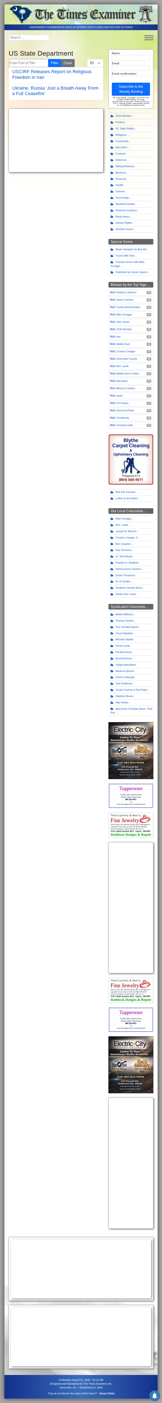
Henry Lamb (123, 645)
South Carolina (125, 299)
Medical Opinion (125, 671)
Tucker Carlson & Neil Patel (131, 689)
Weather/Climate (125, 204)
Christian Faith (124, 425)
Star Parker (122, 702)
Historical (121, 160)
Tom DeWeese (124, 683)
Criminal (120, 153)
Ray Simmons (124, 550)
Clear (68, 63)
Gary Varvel (123, 321)
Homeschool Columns (128, 569)
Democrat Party (125, 410)
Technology (122, 197)
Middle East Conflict (127, 373)
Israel (119, 395)
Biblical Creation (125, 388)
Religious (121, 134)
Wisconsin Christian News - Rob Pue (132, 710)
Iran (118, 336)
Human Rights (124, 222)
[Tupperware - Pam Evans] (130, 795)
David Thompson (125, 575)
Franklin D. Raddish (127, 562)
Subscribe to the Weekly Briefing (131, 89)
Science (120, 191)
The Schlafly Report (127, 627)
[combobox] (29, 37)
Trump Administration (128, 307)
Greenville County (126, 358)
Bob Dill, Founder (126, 492)
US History (122, 403)
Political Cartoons (126, 292)
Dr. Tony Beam (124, 556)
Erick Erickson (124, 658)
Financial (121, 179)
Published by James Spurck (131, 272)
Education (121, 147)
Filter (54, 63)
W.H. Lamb (122, 366)
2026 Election (124, 329)
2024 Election (123, 115)
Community (122, 141)
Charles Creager (125, 351)
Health (119, 185)
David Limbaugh (125, 677)
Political (120, 122)
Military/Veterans (125, 166)
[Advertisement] (56, 140)
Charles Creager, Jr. (127, 537)
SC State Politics (125, 128)
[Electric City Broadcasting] (130, 750)
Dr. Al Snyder (123, 581)
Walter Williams (124, 614)
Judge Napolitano (126, 664)
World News (123, 216)
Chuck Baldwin (124, 633)
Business (121, 172)
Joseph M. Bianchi (126, 531)
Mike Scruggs (124, 314)
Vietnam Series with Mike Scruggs (127, 264)
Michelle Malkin (125, 639)
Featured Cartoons (126, 210)
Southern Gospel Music (129, 587)
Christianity (122, 417)
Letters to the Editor (127, 498)
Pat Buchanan (124, 652)
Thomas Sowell (124, 620)
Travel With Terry (125, 255)
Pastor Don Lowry (126, 594)
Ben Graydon (123, 544)
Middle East (123, 344)
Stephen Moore (124, 696)
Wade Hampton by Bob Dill (131, 249)
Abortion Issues (124, 229)
